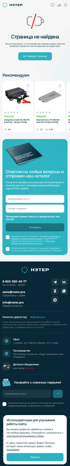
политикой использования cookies (25, 436)
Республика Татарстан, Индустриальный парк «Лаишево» (38, 355)
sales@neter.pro (13, 292)
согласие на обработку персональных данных (35, 237)
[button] (28, 86)
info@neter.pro (13, 302)
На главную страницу (35, 56)
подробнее (13, 449)
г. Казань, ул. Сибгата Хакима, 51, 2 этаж (35, 342)
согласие (53, 248)
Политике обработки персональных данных (33, 242)
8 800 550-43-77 (14, 281)
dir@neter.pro (37, 317)
